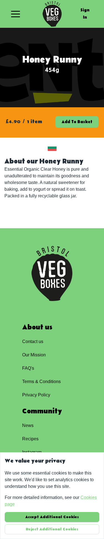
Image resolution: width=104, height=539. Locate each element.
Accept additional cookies (52, 517)
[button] (15, 14)
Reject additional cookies (52, 529)
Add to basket (77, 122)
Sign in (85, 14)
